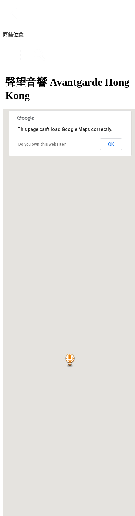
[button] (70, 360)
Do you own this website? (42, 144)
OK (111, 144)
